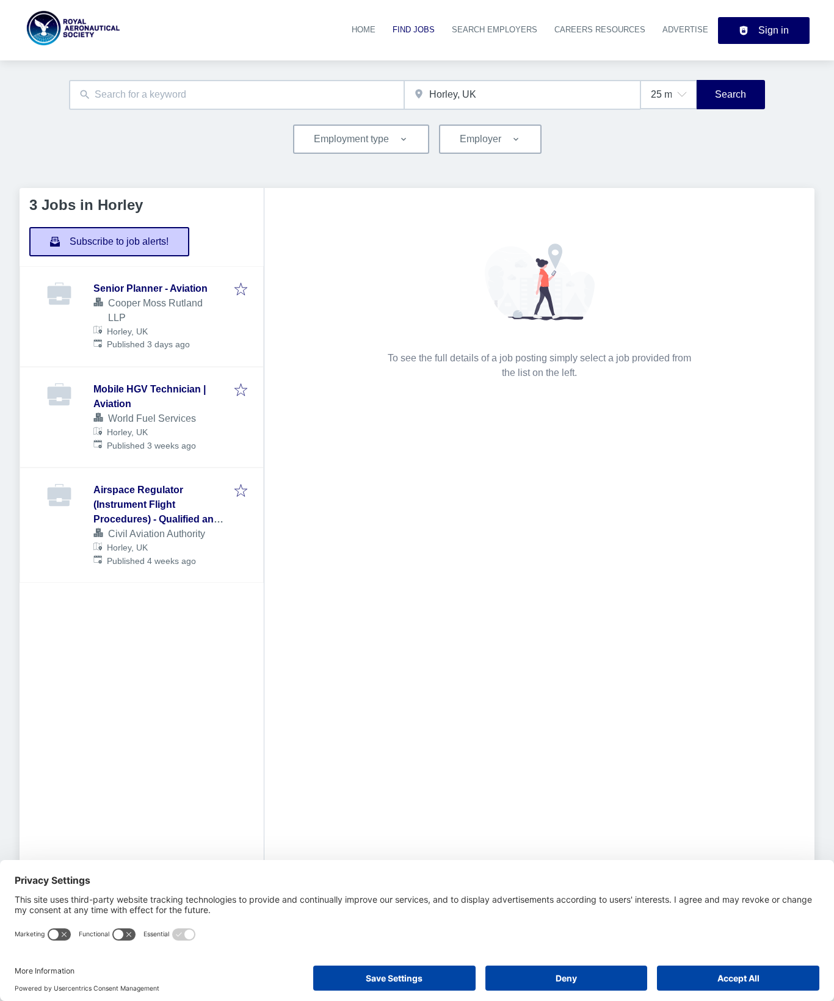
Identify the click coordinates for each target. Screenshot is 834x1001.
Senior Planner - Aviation (150, 288)
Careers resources (599, 29)
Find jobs (414, 29)
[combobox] (236, 95)
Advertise (685, 29)
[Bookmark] (240, 290)
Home (363, 29)
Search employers (494, 29)
